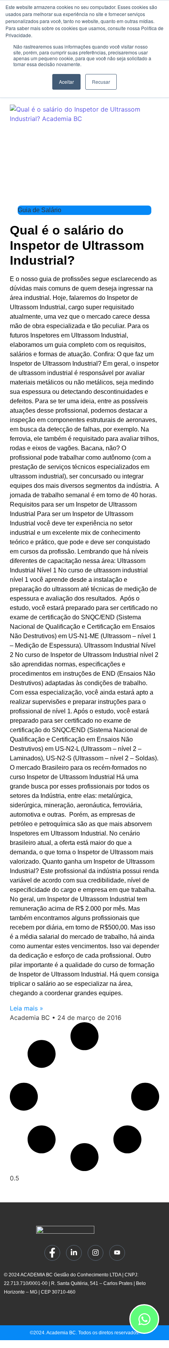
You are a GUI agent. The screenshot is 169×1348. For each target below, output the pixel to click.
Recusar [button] (101, 81)
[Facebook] (52, 1253)
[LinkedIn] (74, 1253)
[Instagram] (95, 1253)
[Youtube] (117, 1253)
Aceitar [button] (66, 81)
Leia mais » (26, 1008)
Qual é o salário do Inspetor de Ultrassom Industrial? (77, 245)
